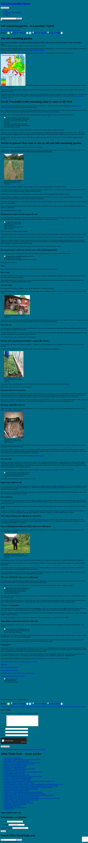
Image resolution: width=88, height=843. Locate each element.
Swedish (6, 15)
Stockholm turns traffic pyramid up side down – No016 (19, 782)
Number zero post (9, 809)
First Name (4, 821)
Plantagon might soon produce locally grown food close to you (18, 673)
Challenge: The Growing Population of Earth (16, 790)
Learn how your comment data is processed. (34, 749)
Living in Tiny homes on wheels (9, 667)
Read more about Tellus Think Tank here (34, 50)
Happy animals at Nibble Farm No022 (14, 773)
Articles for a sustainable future (12, 12)
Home (5, 11)
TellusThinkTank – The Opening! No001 (15, 807)
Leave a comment (16, 30)
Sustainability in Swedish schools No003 (15, 804)
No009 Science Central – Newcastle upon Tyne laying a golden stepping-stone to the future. (29, 795)
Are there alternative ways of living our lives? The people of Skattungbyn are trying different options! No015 (33, 784)
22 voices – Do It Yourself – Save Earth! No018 (17, 779)
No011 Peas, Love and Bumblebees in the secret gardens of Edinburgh (23, 792)
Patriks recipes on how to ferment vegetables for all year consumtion (19, 661)
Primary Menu (4, 7)
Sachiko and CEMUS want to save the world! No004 (18, 803)
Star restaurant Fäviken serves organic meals (13, 676)
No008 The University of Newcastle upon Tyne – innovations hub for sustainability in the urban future (32, 798)
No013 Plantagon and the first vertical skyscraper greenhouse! (21, 789)
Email (3, 732)
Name (3, 728)
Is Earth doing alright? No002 (12, 806)
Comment (3, 725)
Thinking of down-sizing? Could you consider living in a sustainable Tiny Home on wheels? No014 (31, 785)
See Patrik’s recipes (38, 455)
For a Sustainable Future (15, 3)
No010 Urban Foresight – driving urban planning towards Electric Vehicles (24, 793)
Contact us (7, 14)
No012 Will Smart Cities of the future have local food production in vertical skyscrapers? (28, 787)
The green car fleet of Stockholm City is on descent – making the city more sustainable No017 (29, 781)
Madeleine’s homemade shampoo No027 (15, 767)
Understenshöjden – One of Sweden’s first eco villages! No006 (21, 799)
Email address (5, 824)
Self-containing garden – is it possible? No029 (16, 761)
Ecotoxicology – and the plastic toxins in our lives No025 (19, 768)
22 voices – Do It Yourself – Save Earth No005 (17, 801)
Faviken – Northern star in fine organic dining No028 (18, 764)
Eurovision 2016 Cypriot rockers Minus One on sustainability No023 (23, 772)
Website (3, 735)
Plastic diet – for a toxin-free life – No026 (15, 765)
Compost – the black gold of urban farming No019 (18, 778)
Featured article (8, 21)
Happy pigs (4, 664)
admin (9, 30)
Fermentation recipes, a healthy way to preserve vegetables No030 (22, 706)
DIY (2, 21)
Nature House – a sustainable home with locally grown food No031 (65, 706)
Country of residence (6, 828)
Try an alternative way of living (9, 670)
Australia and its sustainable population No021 (16, 775)
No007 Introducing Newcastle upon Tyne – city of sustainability (21, 796)
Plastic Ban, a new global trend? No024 (15, 770)
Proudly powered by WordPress (9, 841)
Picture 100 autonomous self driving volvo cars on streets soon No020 (23, 776)
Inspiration (15, 21)
